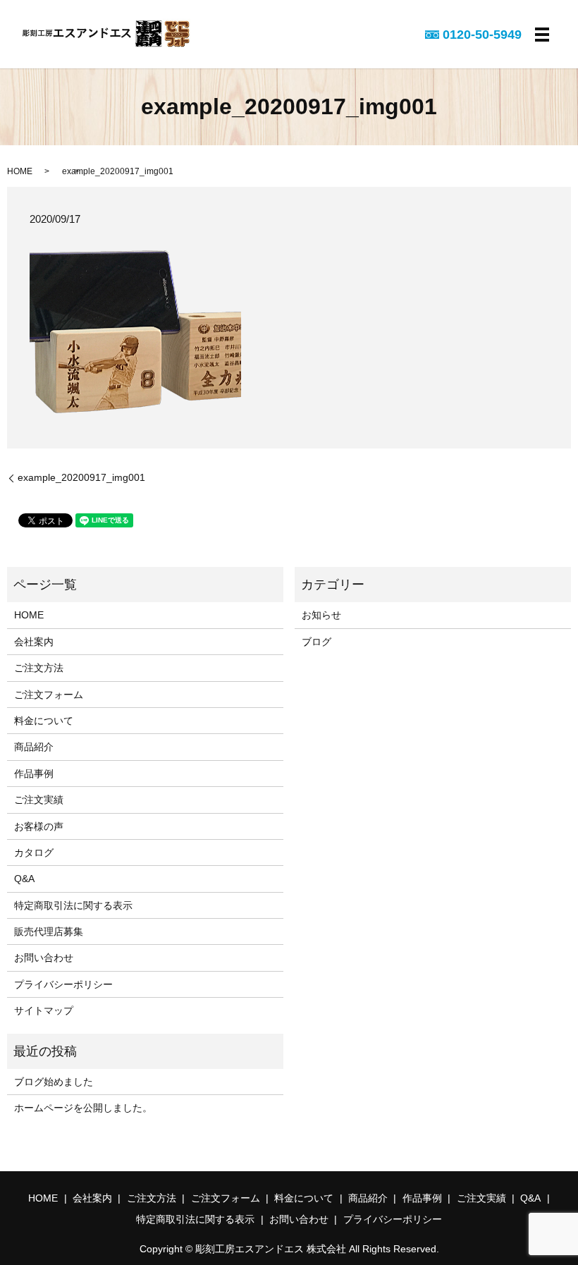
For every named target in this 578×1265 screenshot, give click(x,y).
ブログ (316, 641)
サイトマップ (43, 1010)
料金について (43, 720)
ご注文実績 (38, 799)
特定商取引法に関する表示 (73, 905)
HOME (19, 171)
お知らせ (321, 615)
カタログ (34, 852)
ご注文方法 (38, 667)
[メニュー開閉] (542, 35)
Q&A (24, 878)
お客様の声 (38, 826)
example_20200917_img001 (81, 477)
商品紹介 (34, 746)
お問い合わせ (43, 957)
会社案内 (34, 641)
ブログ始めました (53, 1081)
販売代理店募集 (48, 931)
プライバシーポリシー (63, 984)
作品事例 (34, 773)
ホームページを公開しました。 (83, 1107)
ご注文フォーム (48, 694)
